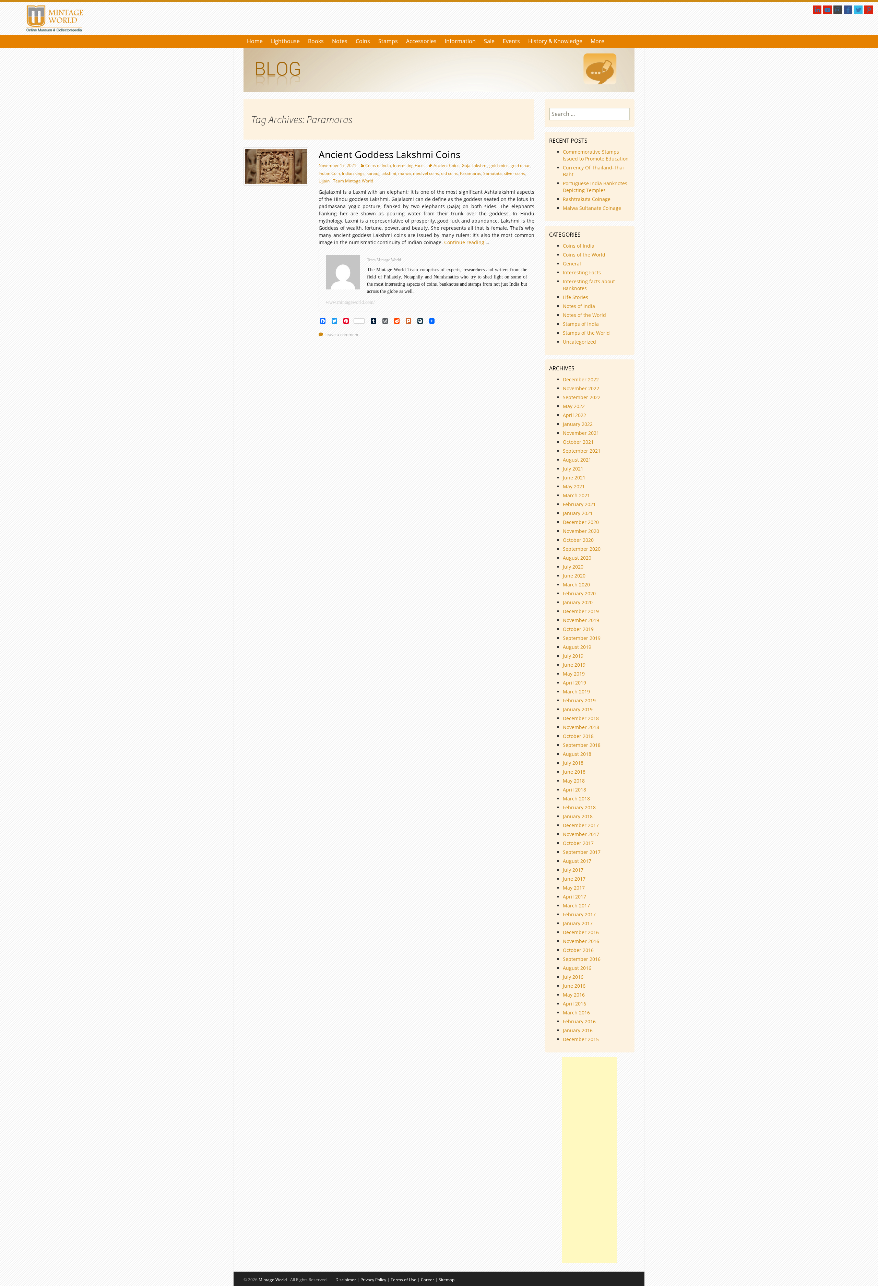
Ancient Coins (447, 165)
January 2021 (578, 513)
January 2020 (578, 602)
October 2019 (578, 629)
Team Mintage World (353, 181)
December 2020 (581, 522)
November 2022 (581, 388)
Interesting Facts (409, 165)
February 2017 (579, 914)
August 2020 (577, 558)
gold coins (499, 165)
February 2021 (579, 504)
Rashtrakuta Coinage (586, 199)
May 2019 (574, 673)
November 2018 (581, 727)
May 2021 (574, 486)
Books (316, 41)
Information (460, 41)
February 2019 (579, 700)
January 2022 (578, 424)
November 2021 (581, 433)
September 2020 (582, 549)
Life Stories (575, 297)
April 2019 (574, 682)
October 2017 (578, 843)
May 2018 (574, 780)
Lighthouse (285, 41)
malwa (404, 173)
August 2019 (577, 647)
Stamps (388, 41)
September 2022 (582, 397)
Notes (339, 41)
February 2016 (579, 1021)
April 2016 (574, 1003)
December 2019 (581, 611)
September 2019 (582, 638)
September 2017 (582, 852)
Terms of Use (403, 1280)
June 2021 (574, 477)
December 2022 (581, 379)
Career (427, 1280)
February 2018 (579, 807)
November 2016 (581, 941)
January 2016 (578, 1030)
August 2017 (577, 861)
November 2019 (581, 620)
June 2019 (574, 665)
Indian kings (353, 173)
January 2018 (578, 816)
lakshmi (388, 173)
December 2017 (581, 825)
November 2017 (581, 834)
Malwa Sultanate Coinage (592, 208)
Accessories (421, 41)
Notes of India (579, 306)
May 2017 (574, 887)
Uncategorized (579, 341)
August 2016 (577, 968)
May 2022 (574, 406)
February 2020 (579, 593)
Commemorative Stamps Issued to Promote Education (596, 155)
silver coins (514, 173)
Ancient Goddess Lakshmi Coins (389, 154)
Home (255, 41)
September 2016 (582, 959)
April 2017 (574, 896)
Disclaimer (345, 1280)
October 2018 (578, 736)
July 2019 (573, 656)
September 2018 (582, 745)
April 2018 (574, 789)
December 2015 (581, 1039)
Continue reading (468, 242)
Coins (363, 41)
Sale (489, 41)
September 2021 (582, 451)
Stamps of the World (586, 333)
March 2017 (576, 905)
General (572, 263)
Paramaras (470, 173)
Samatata (492, 173)
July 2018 (573, 763)
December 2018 (581, 718)
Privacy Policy (373, 1280)
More (597, 41)
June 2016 (574, 986)
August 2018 (577, 754)
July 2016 (573, 977)
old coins (449, 173)
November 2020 (581, 531)
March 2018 (576, 798)
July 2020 (573, 566)
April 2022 (574, 415)
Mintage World (273, 1280)
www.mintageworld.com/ (350, 302)
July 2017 (573, 870)
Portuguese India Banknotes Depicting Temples (595, 186)
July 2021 (573, 468)
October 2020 (578, 540)
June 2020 (574, 575)
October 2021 (578, 442)
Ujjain (324, 181)
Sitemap (446, 1280)
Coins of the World (584, 254)
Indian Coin (329, 173)
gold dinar (520, 165)
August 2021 (577, 459)
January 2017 (578, 923)
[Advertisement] (589, 1160)
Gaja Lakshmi (474, 165)
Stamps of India (581, 324)
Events (511, 41)
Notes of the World (584, 315)
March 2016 (576, 1012)
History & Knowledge (555, 41)
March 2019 (576, 691)
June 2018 (574, 772)
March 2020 (576, 584)
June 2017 (574, 879)
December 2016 (581, 932)
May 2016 (574, 994)
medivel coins (426, 173)
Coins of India (378, 165)
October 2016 (578, 950)
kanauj (373, 173)
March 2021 (576, 495)
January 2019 (578, 709)
